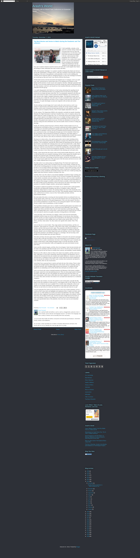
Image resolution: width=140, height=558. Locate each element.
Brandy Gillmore (93, 298)
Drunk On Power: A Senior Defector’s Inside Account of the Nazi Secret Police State (95, 319)
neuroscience (88, 392)
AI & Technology (89, 375)
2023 (88, 477)
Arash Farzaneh (96, 248)
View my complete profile (91, 271)
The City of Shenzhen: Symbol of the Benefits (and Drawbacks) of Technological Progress (96, 445)
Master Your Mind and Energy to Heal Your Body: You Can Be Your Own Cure (96, 296)
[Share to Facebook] (64, 308)
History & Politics (89, 384)
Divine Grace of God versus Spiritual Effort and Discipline (98, 88)
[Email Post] (57, 307)
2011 (88, 530)
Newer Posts (37, 329)
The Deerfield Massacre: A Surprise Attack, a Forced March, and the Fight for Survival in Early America (98, 343)
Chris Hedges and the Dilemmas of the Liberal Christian (99, 134)
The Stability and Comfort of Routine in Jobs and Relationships (98, 104)
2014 (88, 524)
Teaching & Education (90, 399)
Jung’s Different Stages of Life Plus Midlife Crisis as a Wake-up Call (99, 97)
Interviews (87, 387)
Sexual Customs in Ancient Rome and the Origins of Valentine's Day (98, 120)
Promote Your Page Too (89, 239)
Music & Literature (89, 389)
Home (58, 329)
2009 (88, 534)
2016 (88, 520)
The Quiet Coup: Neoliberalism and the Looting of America (96, 307)
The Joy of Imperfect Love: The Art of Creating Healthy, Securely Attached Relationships (96, 330)
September (91, 492)
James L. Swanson (90, 345)
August (90, 494)
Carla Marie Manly (93, 332)
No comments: (51, 307)
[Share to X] (63, 308)
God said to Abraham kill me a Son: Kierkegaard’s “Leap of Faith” (99, 158)
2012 (88, 528)
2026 (88, 471)
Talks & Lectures (89, 396)
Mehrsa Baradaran (93, 309)
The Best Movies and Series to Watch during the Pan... (95, 485)
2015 (88, 522)
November (90, 488)
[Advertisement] (104, 461)
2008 (88, 536)
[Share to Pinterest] (66, 308)
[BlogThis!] (61, 308)
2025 (88, 473)
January (90, 509)
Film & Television (89, 380)
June (89, 499)
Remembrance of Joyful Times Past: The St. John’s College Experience (99, 127)
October (90, 490)
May (89, 501)
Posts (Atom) (61, 334)
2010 (88, 532)
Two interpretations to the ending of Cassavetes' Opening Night (99, 142)
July (89, 496)
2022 (88, 479)
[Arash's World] (85, 238)
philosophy (87, 394)
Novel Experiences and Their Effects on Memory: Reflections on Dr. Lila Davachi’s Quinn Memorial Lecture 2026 (95, 437)
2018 (88, 515)
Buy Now (90, 417)
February (90, 507)
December (90, 483)
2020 (88, 511)
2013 (88, 526)
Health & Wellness (89, 382)
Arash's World (42, 6)
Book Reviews (88, 377)
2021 (88, 481)
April (89, 503)
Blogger (78, 546)
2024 (88, 475)
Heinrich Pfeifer (93, 321)
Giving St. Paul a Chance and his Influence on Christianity (99, 111)
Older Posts (77, 329)
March (89, 505)
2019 (88, 513)
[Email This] (60, 308)
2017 (88, 517)
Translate (96, 282)
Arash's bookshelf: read (98, 292)
